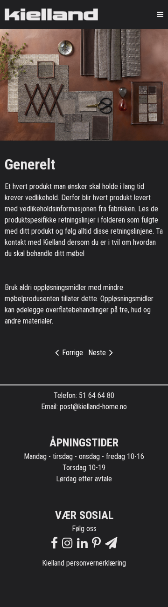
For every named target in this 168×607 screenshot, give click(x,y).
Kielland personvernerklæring (84, 563)
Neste (98, 352)
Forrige (71, 352)
